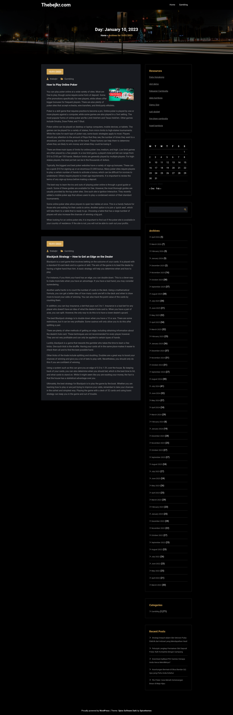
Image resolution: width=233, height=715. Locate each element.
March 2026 (156, 244)
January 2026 (157, 258)
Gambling (69, 79)
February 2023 (157, 507)
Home (104, 35)
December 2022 (158, 521)
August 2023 (156, 464)
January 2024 (157, 429)
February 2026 (157, 251)
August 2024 (156, 379)
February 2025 (157, 336)
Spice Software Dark (127, 710)
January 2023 (157, 514)
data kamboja (155, 98)
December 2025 (158, 265)
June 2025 (155, 308)
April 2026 (155, 237)
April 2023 (155, 493)
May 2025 (155, 315)
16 (150, 168)
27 (173, 173)
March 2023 (156, 500)
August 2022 (156, 549)
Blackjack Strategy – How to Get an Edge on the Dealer (80, 256)
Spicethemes (146, 710)
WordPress (104, 710)
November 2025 (158, 273)
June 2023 (155, 478)
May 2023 (155, 486)
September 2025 (158, 287)
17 (156, 168)
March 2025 (156, 329)
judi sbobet (154, 111)
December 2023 (158, 436)
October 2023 (157, 450)
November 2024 (158, 358)
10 (156, 162)
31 (156, 178)
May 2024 (155, 400)
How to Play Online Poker (62, 84)
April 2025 (155, 322)
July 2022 (155, 557)
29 (185, 173)
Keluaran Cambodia (158, 91)
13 (173, 162)
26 (167, 173)
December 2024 (158, 351)
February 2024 (157, 422)
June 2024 (155, 393)
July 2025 (155, 301)
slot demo (154, 84)
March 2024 (156, 415)
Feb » (158, 188)
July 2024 (155, 386)
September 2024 (158, 372)
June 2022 (155, 564)
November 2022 (158, 528)
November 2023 (158, 443)
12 (167, 162)
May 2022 (155, 571)
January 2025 (157, 344)
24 (156, 173)
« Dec (152, 188)
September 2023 (158, 457)
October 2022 (157, 535)
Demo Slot (154, 105)
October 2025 (157, 280)
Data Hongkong (156, 77)
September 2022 (158, 542)
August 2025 (156, 294)
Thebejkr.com (56, 5)
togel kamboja (156, 125)
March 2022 (156, 585)
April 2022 (155, 578)
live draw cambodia (158, 118)
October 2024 (157, 365)
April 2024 (155, 407)
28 (179, 173)
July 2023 (155, 471)
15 (185, 162)
